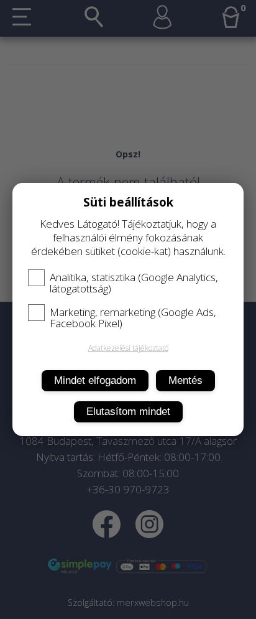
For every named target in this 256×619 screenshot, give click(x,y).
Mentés (185, 380)
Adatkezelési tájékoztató (128, 348)
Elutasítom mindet (128, 411)
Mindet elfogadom (95, 380)
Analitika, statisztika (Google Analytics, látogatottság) (134, 283)
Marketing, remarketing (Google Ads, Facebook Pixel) (133, 318)
